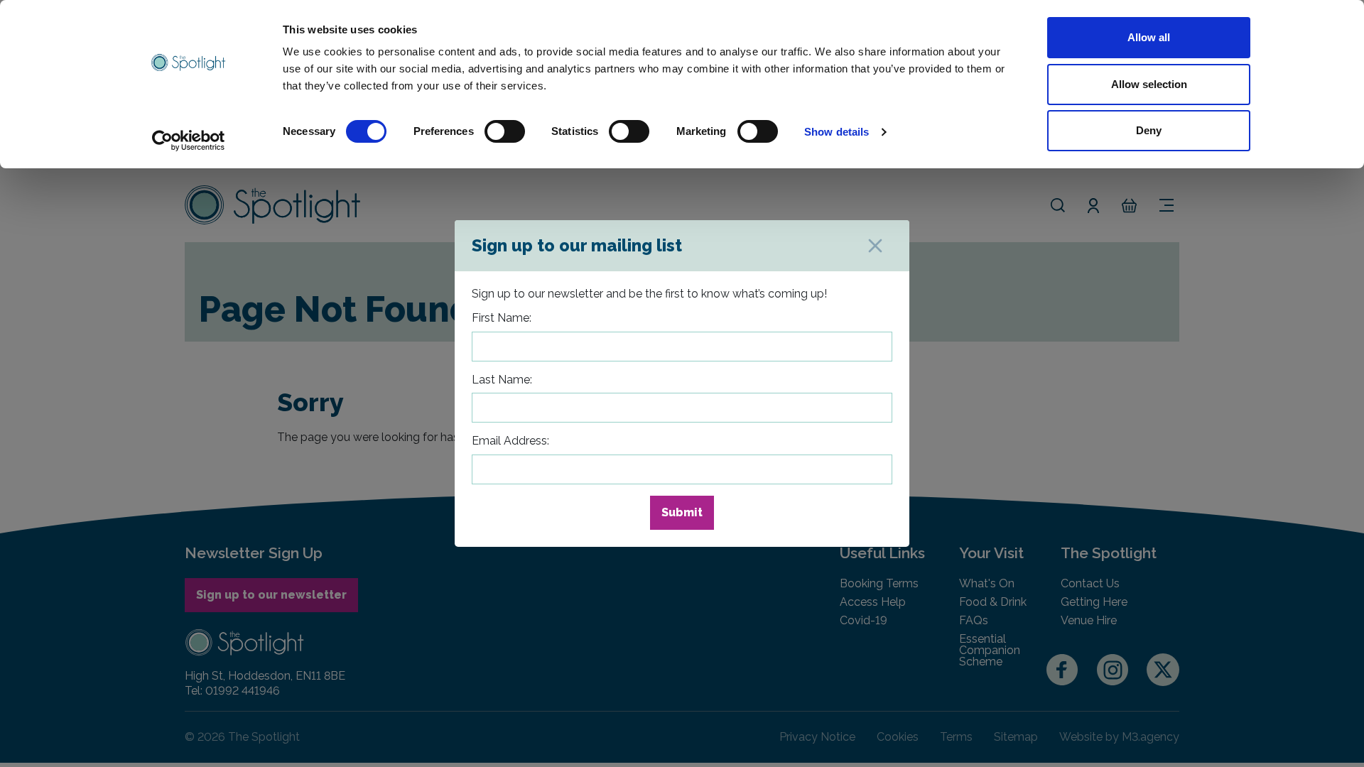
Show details (836, 132)
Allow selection (1149, 84)
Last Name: (502, 379)
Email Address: (510, 440)
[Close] (875, 246)
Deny (1149, 130)
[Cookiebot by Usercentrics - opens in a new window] (188, 140)
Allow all (1148, 37)
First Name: (501, 318)
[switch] (505, 131)
